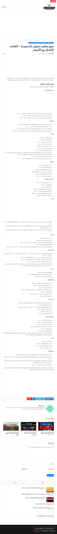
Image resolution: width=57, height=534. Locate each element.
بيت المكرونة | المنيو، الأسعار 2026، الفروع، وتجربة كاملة (33, 487)
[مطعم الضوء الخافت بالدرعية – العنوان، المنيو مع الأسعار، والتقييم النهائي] (11, 426)
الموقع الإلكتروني (24, 469)
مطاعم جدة (31, 42)
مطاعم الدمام (41, 42)
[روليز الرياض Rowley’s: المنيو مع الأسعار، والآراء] (50, 499)
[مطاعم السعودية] (49, 7)
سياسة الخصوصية (45, 530)
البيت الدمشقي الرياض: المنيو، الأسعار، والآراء (44, 503)
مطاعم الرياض (36, 42)
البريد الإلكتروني (51, 469)
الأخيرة (42, 482)
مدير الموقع (49, 53)
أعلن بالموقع (37, 530)
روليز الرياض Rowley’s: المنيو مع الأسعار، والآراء (35, 497)
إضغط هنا (10, 80)
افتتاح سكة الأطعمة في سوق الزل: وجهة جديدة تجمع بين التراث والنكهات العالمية (38, 493)
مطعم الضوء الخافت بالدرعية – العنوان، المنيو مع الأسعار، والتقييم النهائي (12, 433)
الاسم (53, 463)
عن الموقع (53, 530)
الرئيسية (51, 39)
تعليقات (15, 482)
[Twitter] (2, 527)
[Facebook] (42, 411)
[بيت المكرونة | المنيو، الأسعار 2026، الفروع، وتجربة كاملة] (50, 489)
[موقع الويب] (44, 411)
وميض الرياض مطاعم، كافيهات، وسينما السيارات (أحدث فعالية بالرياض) (30, 433)
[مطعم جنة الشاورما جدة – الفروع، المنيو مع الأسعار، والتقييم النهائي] (46, 426)
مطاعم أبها (47, 39)
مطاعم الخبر (47, 42)
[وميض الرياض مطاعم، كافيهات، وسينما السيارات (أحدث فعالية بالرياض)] (28, 426)
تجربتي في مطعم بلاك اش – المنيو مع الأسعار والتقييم (43, 507)
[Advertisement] (28, 25)
